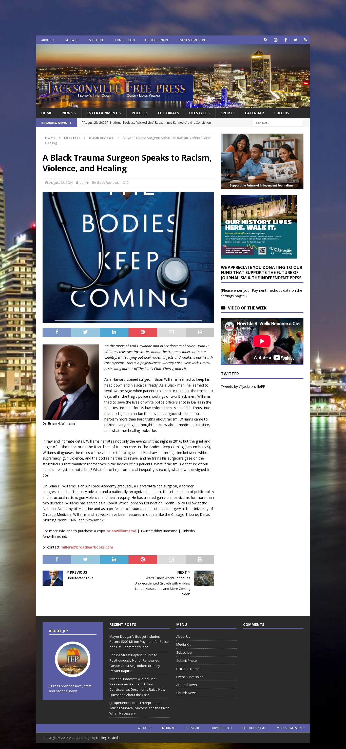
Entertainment (102, 113)
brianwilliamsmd (121, 530)
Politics (140, 113)
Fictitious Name (157, 40)
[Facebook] (285, 39)
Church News (186, 692)
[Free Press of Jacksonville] (173, 104)
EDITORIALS (168, 113)
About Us (48, 40)
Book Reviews (108, 182)
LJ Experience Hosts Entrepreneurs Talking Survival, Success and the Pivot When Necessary (139, 708)
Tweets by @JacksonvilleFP (243, 386)
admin (84, 182)
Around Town (186, 684)
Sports (228, 113)
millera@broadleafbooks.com (87, 547)
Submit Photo (124, 40)
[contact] (265, 39)
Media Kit (72, 40)
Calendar (254, 113)
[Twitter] (295, 39)
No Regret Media (108, 738)
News (67, 113)
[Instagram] (275, 39)
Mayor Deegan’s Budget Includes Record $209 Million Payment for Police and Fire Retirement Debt (139, 641)
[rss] (305, 39)
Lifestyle (198, 113)
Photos (281, 113)
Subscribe (96, 40)
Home (46, 113)
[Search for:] (278, 122)
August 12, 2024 (61, 182)
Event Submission (192, 40)
